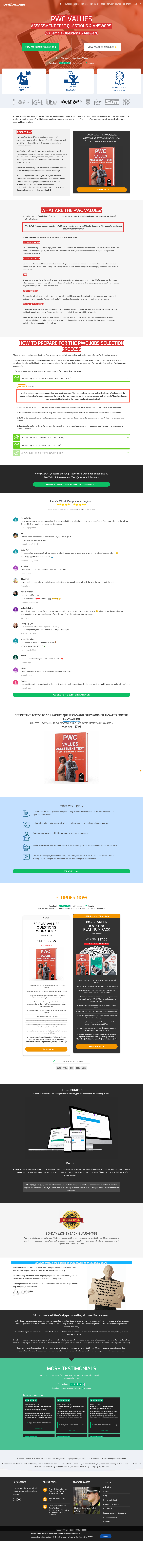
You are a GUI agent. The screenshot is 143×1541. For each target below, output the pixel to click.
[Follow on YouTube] (19, 1499)
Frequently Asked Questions (114, 1513)
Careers (68, 4)
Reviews (106, 1521)
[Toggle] (128, 377)
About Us (107, 1482)
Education (94, 4)
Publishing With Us (110, 1517)
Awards (106, 1491)
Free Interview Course (111, 4)
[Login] (140, 4)
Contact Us (127, 4)
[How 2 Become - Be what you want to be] (13, 4)
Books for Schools (110, 1500)
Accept (105, 1536)
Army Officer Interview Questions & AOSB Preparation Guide (58, 1491)
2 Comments (56, 1514)
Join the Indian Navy (57, 1498)
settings (90, 1536)
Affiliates (107, 1487)
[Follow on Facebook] (15, 1499)
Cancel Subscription (111, 1504)
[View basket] (135, 4)
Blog (105, 1495)
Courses (84, 4)
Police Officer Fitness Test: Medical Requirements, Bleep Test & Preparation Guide (59, 1509)
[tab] (22, 386)
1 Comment (53, 1500)
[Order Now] (140, 770)
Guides (76, 4)
